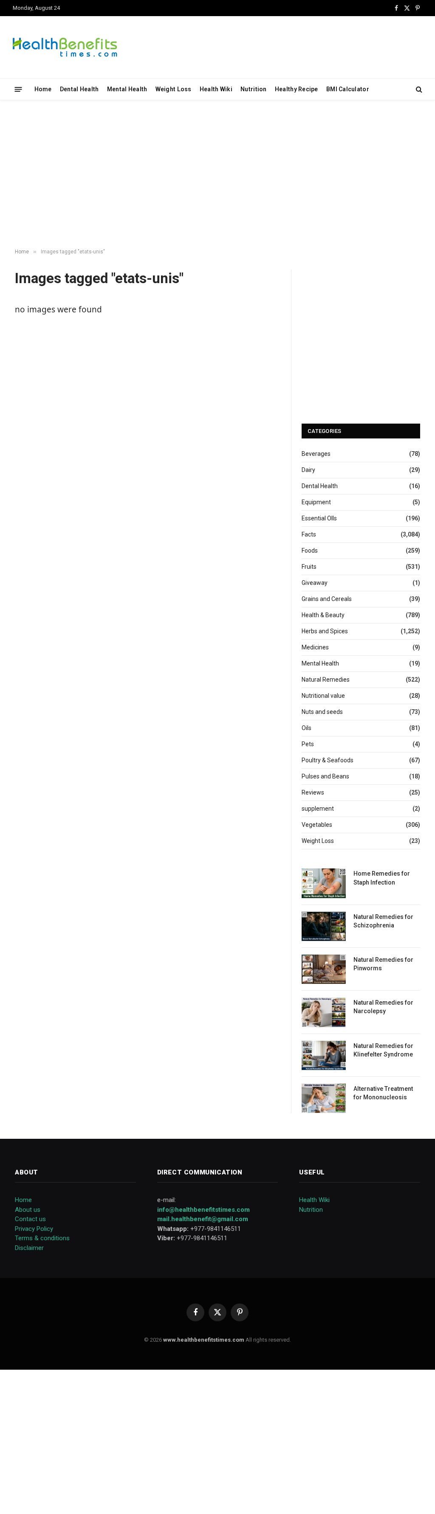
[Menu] (18, 89)
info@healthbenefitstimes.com (203, 1209)
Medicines (315, 647)
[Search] (418, 89)
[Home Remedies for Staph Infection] (324, 883)
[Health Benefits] (65, 47)
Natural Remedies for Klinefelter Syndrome (383, 1050)
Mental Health (127, 89)
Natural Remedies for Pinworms (383, 964)
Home (43, 89)
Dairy (308, 469)
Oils (306, 728)
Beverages (316, 453)
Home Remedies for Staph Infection (381, 877)
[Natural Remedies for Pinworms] (324, 969)
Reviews (313, 792)
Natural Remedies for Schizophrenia (383, 921)
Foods (310, 550)
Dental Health (79, 89)
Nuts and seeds (322, 711)
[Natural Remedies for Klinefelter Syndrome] (324, 1055)
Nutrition (253, 89)
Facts (309, 534)
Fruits (309, 566)
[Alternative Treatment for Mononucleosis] (324, 1098)
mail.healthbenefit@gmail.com (202, 1219)
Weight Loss (173, 89)
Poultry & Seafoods (327, 760)
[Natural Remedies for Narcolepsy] (324, 1012)
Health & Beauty (323, 615)
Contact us (30, 1219)
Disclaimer (29, 1248)
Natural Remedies (326, 679)
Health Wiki (216, 89)
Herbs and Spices (325, 631)
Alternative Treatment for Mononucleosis (383, 1093)
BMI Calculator (347, 89)
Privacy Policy (34, 1229)
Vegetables (317, 824)
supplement (318, 808)
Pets (308, 744)
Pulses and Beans (325, 776)
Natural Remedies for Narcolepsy (383, 1006)
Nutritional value (323, 695)
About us (27, 1209)
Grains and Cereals (327, 598)
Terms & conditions (42, 1238)
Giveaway (315, 582)
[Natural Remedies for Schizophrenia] (324, 926)
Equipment (316, 502)
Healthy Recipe (296, 89)
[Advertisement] (217, 174)
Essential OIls (319, 518)
